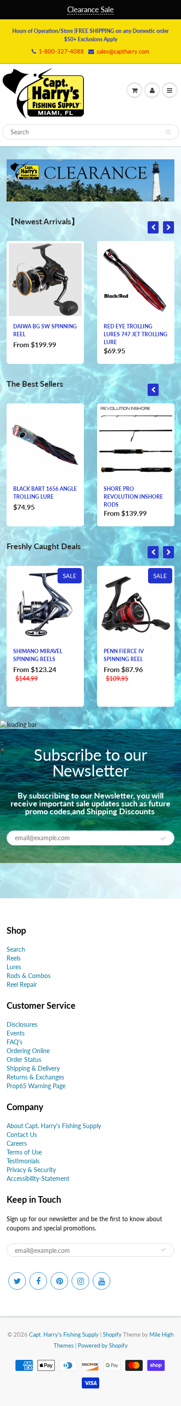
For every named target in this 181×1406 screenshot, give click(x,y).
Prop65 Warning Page (36, 1086)
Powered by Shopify (103, 1345)
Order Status (24, 1059)
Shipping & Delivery (33, 1068)
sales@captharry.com (123, 51)
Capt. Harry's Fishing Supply (64, 1334)
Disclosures (22, 1024)
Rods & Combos (29, 975)
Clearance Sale (90, 9)
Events (16, 1033)
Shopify (112, 1334)
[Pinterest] (59, 1281)
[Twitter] (17, 1281)
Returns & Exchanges (35, 1077)
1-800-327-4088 (61, 51)
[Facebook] (38, 1281)
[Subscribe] (163, 838)
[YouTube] (101, 1281)
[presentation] (153, 227)
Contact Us (22, 1134)
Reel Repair (22, 984)
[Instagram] (80, 1281)
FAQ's (14, 1042)
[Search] (168, 132)
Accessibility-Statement (38, 1178)
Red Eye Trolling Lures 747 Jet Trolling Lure (135, 334)
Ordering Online (28, 1050)
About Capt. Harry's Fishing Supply (54, 1125)
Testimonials (23, 1161)
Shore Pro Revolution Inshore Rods (133, 496)
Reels (14, 958)
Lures (14, 967)
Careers (17, 1143)
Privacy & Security (31, 1169)
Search (16, 949)
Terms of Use (24, 1152)
